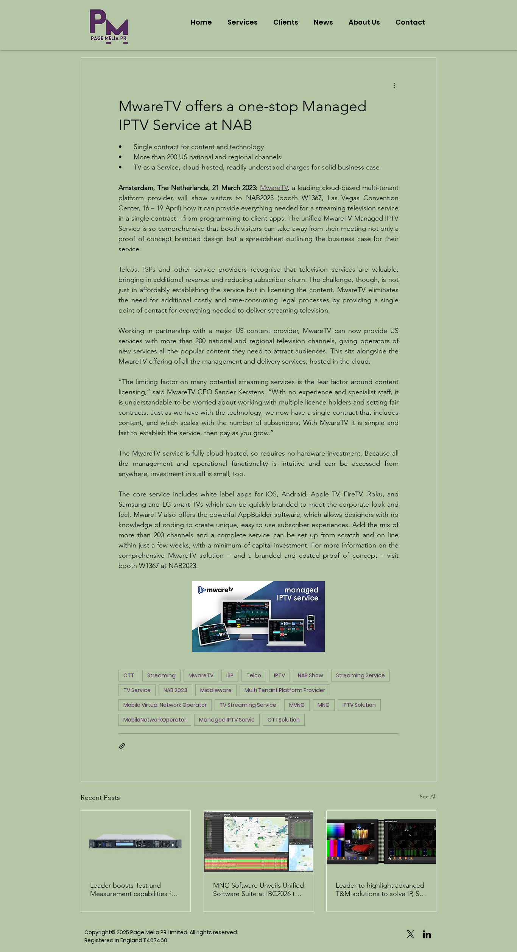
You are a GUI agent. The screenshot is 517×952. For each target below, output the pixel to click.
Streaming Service (360, 675)
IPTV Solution (359, 705)
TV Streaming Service (248, 705)
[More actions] (394, 85)
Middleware (216, 690)
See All (428, 796)
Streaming (161, 675)
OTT (128, 675)
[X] (410, 934)
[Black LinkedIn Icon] (427, 934)
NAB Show (310, 675)
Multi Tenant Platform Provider (284, 690)
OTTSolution (284, 719)
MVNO (297, 705)
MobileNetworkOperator (154, 719)
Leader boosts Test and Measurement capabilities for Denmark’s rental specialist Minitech (134, 889)
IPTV (279, 675)
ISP (230, 675)
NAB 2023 (175, 690)
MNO (324, 705)
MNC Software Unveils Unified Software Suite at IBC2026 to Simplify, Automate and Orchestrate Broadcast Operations (258, 889)
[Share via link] (122, 746)
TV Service (137, 690)
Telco (253, 675)
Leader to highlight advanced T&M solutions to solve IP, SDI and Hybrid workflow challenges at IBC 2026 (381, 889)
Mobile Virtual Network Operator (165, 705)
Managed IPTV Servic (227, 719)
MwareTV (200, 675)
